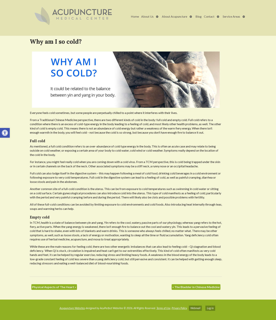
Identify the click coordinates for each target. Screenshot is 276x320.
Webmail (195, 308)
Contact (209, 16)
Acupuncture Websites (72, 308)
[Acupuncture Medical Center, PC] (62, 16)
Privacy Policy (179, 308)
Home (135, 16)
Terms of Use (163, 308)
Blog (198, 16)
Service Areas (231, 16)
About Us (147, 16)
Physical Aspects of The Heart (54, 287)
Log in (210, 308)
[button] (5, 133)
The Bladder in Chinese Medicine (196, 287)
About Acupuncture (174, 16)
